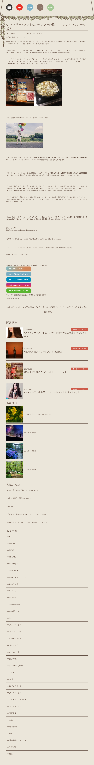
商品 (11, 720)
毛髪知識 (12, 747)
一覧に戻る (47, 312)
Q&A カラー (13, 571)
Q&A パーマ (13, 598)
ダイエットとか (15, 693)
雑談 (11, 754)
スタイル (12, 672)
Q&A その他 (13, 584)
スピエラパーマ (15, 686)
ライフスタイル (15, 706)
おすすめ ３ (12, 506)
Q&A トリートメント (17, 591)
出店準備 (12, 713)
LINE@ (12, 543)
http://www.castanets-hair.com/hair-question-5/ (21, 230)
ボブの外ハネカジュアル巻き (21, 307)
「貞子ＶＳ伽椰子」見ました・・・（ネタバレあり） (27, 514)
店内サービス (14, 727)
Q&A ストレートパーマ (18, 577)
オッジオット (14, 652)
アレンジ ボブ (15, 625)
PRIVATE (12, 557)
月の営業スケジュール (17, 740)
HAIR (11, 537)
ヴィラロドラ (14, 645)
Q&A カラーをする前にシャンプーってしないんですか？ (60, 307)
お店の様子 (13, 659)
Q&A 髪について (15, 611)
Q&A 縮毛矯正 (14, 604)
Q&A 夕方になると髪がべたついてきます (23, 490)
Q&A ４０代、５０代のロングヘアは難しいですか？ (27, 522)
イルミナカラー (15, 638)
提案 (11, 733)
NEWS (11, 550)
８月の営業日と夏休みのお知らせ (20, 498)
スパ (11, 679)
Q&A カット (13, 564)
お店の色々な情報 (16, 666)
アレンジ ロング (15, 632)
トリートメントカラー (17, 700)
